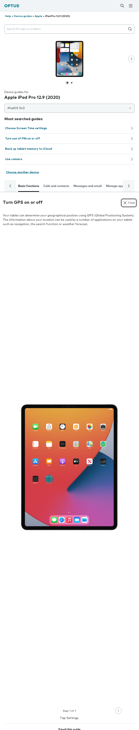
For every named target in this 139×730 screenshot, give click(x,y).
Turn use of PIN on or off (22, 138)
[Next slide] (131, 59)
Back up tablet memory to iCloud (28, 148)
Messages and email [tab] (87, 186)
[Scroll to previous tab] (10, 186)
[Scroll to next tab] (129, 186)
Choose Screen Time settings (26, 128)
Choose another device (22, 172)
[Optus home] (11, 5)
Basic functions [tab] (28, 186)
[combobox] (66, 29)
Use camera (13, 159)
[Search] (122, 5)
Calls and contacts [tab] (56, 186)
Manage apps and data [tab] (122, 186)
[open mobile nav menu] (131, 5)
